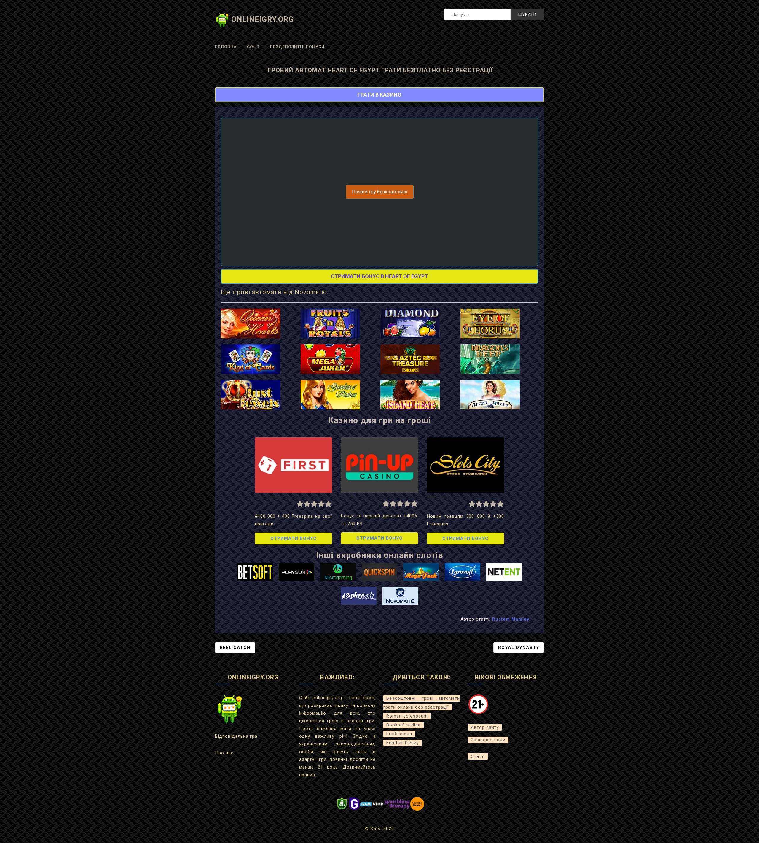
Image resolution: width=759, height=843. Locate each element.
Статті (478, 756)
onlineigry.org (262, 19)
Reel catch (235, 647)
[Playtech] (359, 595)
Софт (253, 46)
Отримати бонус (293, 538)
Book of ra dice (403, 725)
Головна (226, 46)
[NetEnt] (504, 571)
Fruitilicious (399, 734)
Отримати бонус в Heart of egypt (379, 276)
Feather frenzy (402, 742)
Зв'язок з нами (488, 739)
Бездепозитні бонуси (297, 46)
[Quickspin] (379, 571)
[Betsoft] (255, 571)
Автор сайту (485, 727)
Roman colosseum (407, 716)
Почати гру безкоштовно (379, 192)
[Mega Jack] (421, 571)
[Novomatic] (400, 595)
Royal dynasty (518, 647)
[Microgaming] (338, 571)
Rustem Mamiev (510, 619)
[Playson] (296, 571)
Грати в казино (379, 95)
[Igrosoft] (462, 571)
